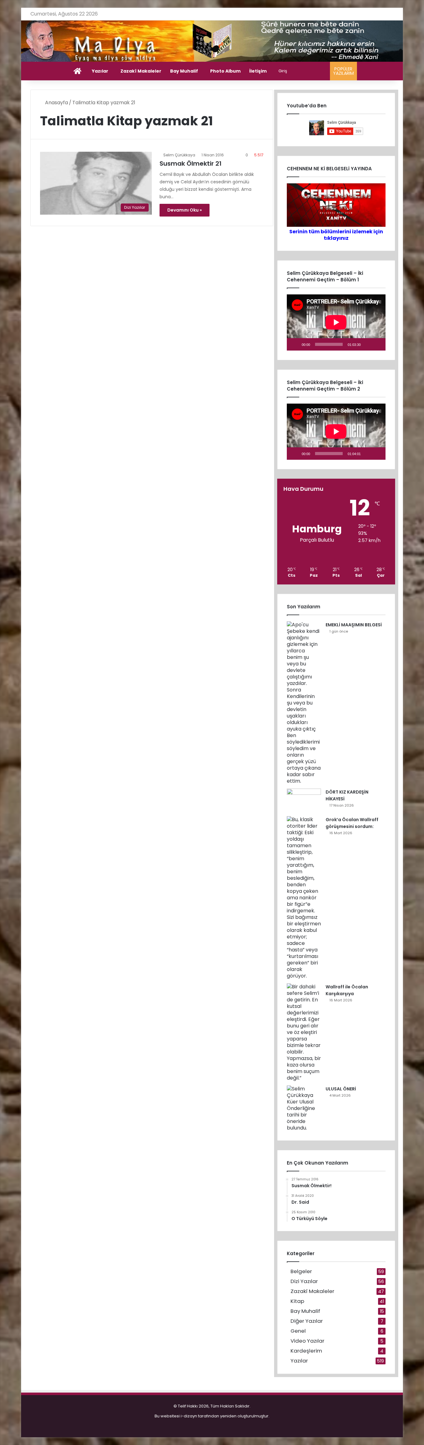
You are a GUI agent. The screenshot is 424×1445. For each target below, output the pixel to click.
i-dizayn (189, 1416)
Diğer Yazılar (307, 1321)
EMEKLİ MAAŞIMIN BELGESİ (354, 625)
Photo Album (225, 71)
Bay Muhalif (184, 71)
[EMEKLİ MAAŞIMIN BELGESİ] (304, 702)
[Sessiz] (367, 344)
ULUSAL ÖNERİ (341, 1089)
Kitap (297, 1301)
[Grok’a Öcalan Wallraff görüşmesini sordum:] (304, 897)
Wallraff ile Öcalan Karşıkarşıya (347, 990)
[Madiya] (212, 41)
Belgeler (301, 1271)
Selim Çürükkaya (179, 155)
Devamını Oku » (184, 210)
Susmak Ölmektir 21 (191, 163)
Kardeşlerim (306, 1351)
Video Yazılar (307, 1341)
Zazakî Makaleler (140, 71)
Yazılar (100, 71)
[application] (336, 322)
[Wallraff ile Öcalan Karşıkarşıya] (304, 1032)
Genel (298, 1331)
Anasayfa (56, 102)
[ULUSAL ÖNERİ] (304, 1108)
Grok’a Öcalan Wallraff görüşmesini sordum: (352, 823)
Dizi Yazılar (304, 1281)
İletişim (258, 71)
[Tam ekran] (377, 344)
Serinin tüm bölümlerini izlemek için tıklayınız (336, 235)
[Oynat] (295, 344)
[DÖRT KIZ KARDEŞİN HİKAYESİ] (304, 800)
